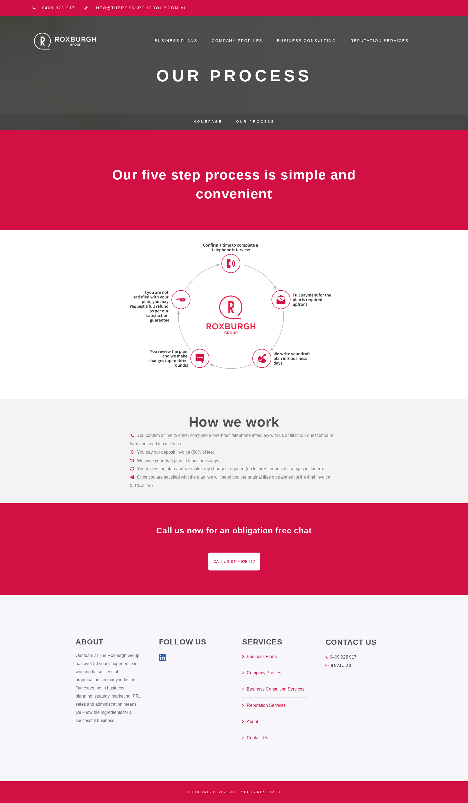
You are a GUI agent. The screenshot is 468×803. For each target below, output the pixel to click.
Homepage (207, 122)
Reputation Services (379, 40)
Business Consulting (306, 40)
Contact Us (257, 738)
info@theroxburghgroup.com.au (141, 8)
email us (341, 665)
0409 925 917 (343, 657)
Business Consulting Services (275, 689)
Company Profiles (237, 40)
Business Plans (176, 40)
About (252, 721)
